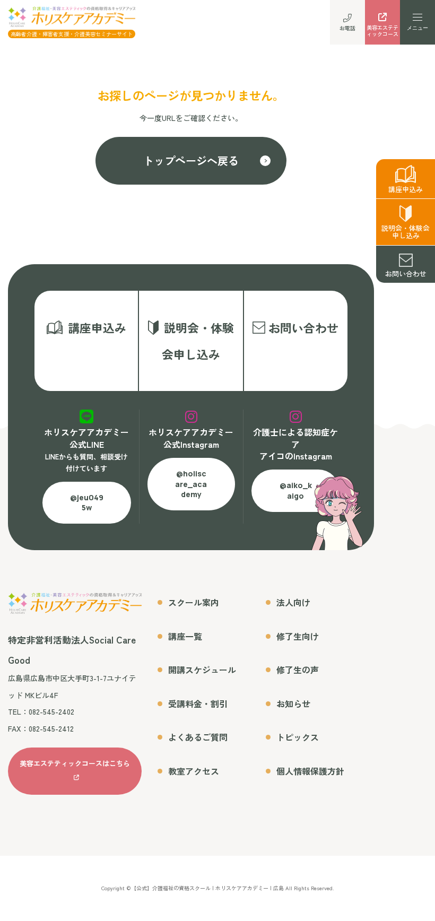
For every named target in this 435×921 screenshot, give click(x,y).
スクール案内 (193, 602)
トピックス (297, 737)
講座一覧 (185, 636)
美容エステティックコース (382, 30)
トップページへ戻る (191, 160)
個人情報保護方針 (310, 770)
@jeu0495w (86, 502)
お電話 (347, 28)
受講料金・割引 (198, 703)
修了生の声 (297, 669)
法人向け (293, 602)
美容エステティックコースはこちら (75, 763)
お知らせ (293, 703)
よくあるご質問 (198, 737)
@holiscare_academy (191, 483)
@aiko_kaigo (296, 490)
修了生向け (297, 636)
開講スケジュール (202, 669)
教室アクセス (193, 770)
